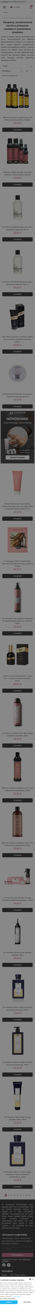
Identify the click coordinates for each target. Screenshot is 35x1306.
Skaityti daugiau (16, 1296)
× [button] (33, 1279)
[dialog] (17, 1291)
